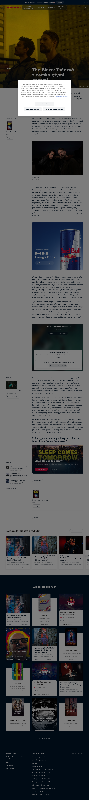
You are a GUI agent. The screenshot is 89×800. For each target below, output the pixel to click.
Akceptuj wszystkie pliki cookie (54, 109)
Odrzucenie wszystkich (32, 109)
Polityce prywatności (61, 96)
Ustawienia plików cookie (44, 104)
